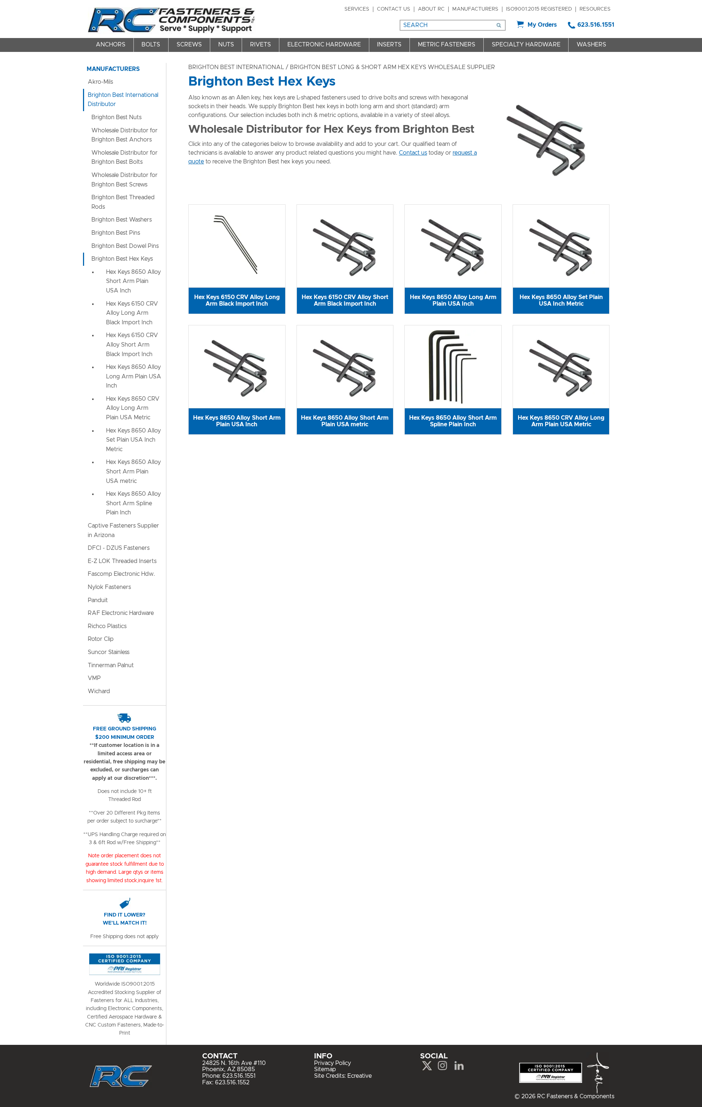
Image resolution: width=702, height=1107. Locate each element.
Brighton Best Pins (115, 233)
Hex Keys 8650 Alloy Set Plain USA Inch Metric (133, 440)
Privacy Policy (332, 1063)
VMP (94, 678)
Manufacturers (475, 9)
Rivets (260, 45)
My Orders (542, 25)
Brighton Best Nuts (116, 117)
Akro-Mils (100, 82)
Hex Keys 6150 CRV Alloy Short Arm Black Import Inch (132, 344)
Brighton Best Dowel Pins (125, 246)
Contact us (413, 153)
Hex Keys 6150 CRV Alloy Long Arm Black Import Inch (132, 313)
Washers (591, 45)
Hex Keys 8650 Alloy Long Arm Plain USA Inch (133, 376)
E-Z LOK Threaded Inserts (122, 561)
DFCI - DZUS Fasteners (119, 548)
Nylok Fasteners (109, 587)
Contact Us (393, 9)
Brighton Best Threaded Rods (123, 202)
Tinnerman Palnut (111, 665)
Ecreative (359, 1076)
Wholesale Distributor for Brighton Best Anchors (124, 135)
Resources (595, 9)
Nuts (226, 45)
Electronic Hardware (324, 45)
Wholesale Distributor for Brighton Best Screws (124, 180)
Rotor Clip (101, 639)
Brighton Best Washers (121, 220)
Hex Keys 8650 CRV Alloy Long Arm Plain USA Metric (132, 408)
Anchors (110, 45)
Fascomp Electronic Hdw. (121, 574)
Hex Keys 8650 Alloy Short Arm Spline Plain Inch (133, 503)
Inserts (389, 45)
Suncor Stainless (108, 652)
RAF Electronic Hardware (121, 613)
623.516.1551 (595, 25)
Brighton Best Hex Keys (122, 259)
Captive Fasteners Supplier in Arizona (123, 530)
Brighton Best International (236, 67)
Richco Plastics (107, 626)
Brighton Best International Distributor (123, 99)
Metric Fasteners (446, 45)
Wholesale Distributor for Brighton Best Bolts (124, 157)
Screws (189, 45)
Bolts (150, 45)
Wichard (99, 691)
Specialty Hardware (526, 45)
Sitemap (325, 1069)
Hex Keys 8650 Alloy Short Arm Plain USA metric (133, 471)
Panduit (98, 600)
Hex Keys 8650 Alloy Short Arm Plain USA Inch (133, 281)
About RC (431, 9)
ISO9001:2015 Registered (539, 9)
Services (356, 9)
